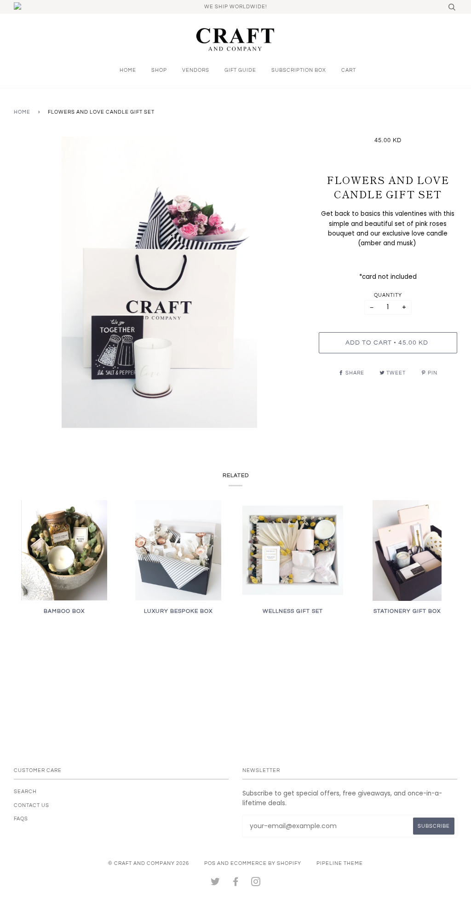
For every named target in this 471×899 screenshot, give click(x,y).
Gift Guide (240, 70)
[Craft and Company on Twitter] (215, 883)
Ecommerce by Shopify (265, 863)
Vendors (195, 70)
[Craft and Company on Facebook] (236, 883)
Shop (159, 70)
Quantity (388, 295)
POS (210, 863)
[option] (159, 282)
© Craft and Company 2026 (148, 863)
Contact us (31, 805)
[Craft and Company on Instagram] (256, 883)
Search (25, 791)
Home (128, 70)
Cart (348, 70)
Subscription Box (298, 70)
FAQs (21, 818)
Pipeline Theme (339, 863)
